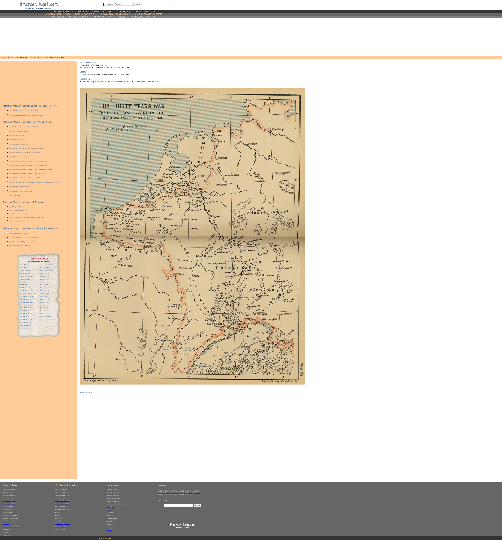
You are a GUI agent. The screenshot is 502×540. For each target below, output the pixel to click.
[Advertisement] (104, 37)
